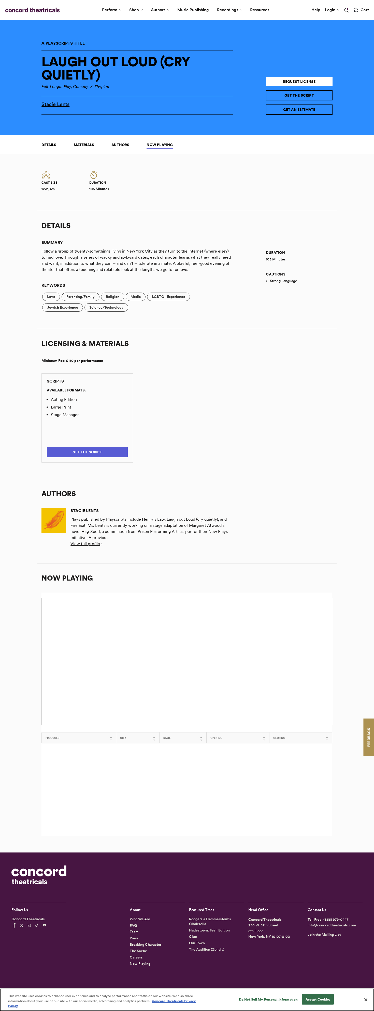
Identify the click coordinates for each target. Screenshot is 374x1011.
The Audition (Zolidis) (206, 949)
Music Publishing (193, 9)
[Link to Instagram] (30, 925)
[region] (187, 999)
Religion (112, 297)
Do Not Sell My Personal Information (268, 999)
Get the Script (299, 95)
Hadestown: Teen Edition (209, 930)
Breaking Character (145, 944)
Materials (84, 145)
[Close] (365, 999)
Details (48, 145)
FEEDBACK (369, 737)
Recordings (227, 9)
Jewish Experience (62, 307)
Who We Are (140, 919)
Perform (109, 9)
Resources (259, 9)
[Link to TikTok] (37, 925)
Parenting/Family (80, 297)
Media (136, 297)
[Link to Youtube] (45, 925)
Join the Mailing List (324, 935)
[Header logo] (31, 9)
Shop (134, 9)
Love (51, 297)
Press (134, 938)
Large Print (61, 407)
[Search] (346, 10)
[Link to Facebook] (15, 925)
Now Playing (160, 145)
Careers (136, 957)
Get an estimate (299, 110)
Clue (193, 937)
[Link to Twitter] (22, 925)
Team (134, 932)
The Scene (138, 951)
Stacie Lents (55, 104)
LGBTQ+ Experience (168, 297)
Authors (158, 9)
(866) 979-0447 (335, 919)
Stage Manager (65, 414)
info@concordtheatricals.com (332, 925)
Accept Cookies (318, 999)
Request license (299, 82)
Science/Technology (106, 307)
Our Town (197, 943)
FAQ (133, 925)
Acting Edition (64, 399)
